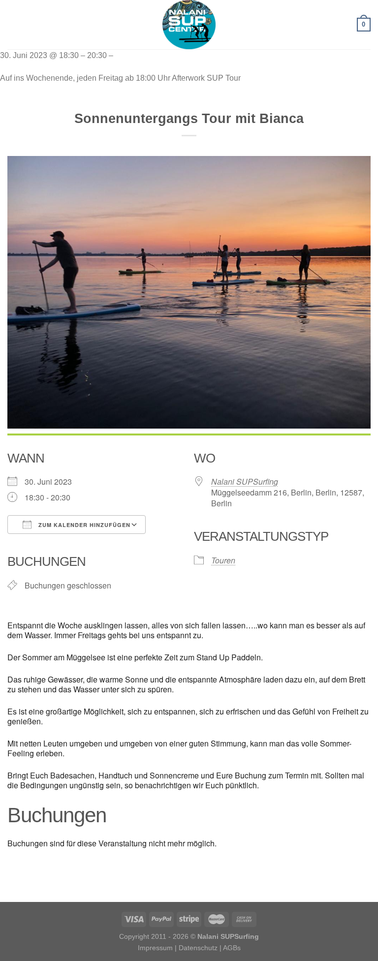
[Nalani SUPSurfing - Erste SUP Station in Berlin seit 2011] (189, 24)
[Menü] (13, 24)
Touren (223, 560)
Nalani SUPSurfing (244, 481)
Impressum (155, 948)
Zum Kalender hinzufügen (83, 524)
